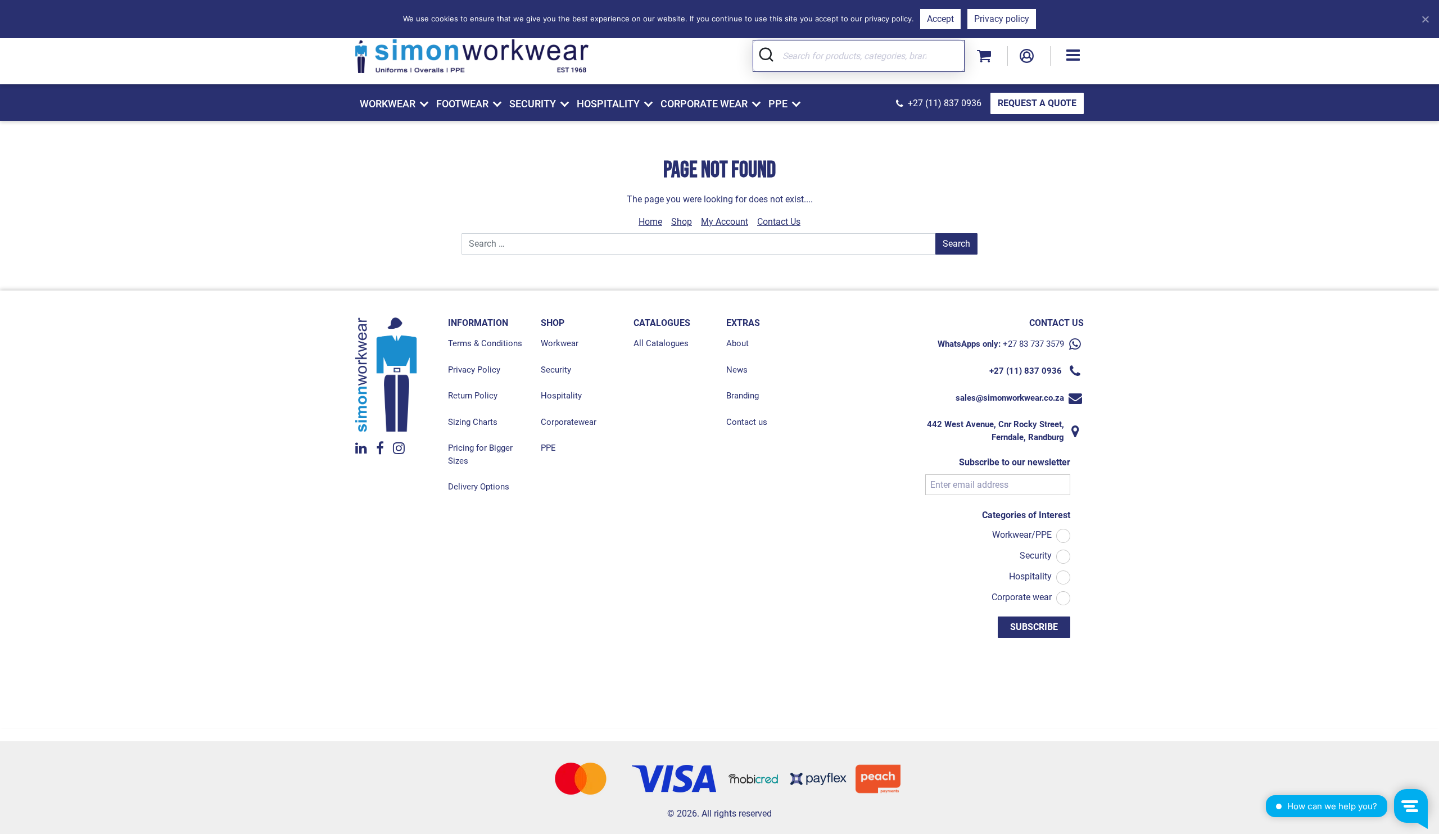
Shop (681, 221)
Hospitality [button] (608, 104)
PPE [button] (778, 104)
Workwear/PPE (1022, 534)
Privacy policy (1001, 18)
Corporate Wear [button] (704, 104)
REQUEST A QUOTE (1037, 103)
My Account (724, 221)
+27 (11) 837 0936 (944, 103)
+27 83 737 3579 (1033, 344)
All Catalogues (661, 343)
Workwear (559, 343)
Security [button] (532, 104)
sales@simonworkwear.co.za (1010, 398)
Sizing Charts (472, 422)
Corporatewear (568, 422)
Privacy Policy (474, 370)
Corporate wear (1022, 597)
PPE (548, 448)
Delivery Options (478, 487)
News (737, 370)
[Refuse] (1425, 19)
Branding (742, 396)
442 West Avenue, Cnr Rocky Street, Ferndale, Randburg (995, 430)
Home (650, 221)
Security (556, 370)
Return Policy (472, 396)
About (737, 343)
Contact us (746, 422)
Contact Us (778, 221)
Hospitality (561, 396)
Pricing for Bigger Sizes (480, 454)
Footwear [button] (462, 104)
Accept (940, 18)
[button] (1073, 56)
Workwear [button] (387, 104)
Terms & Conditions (485, 343)
